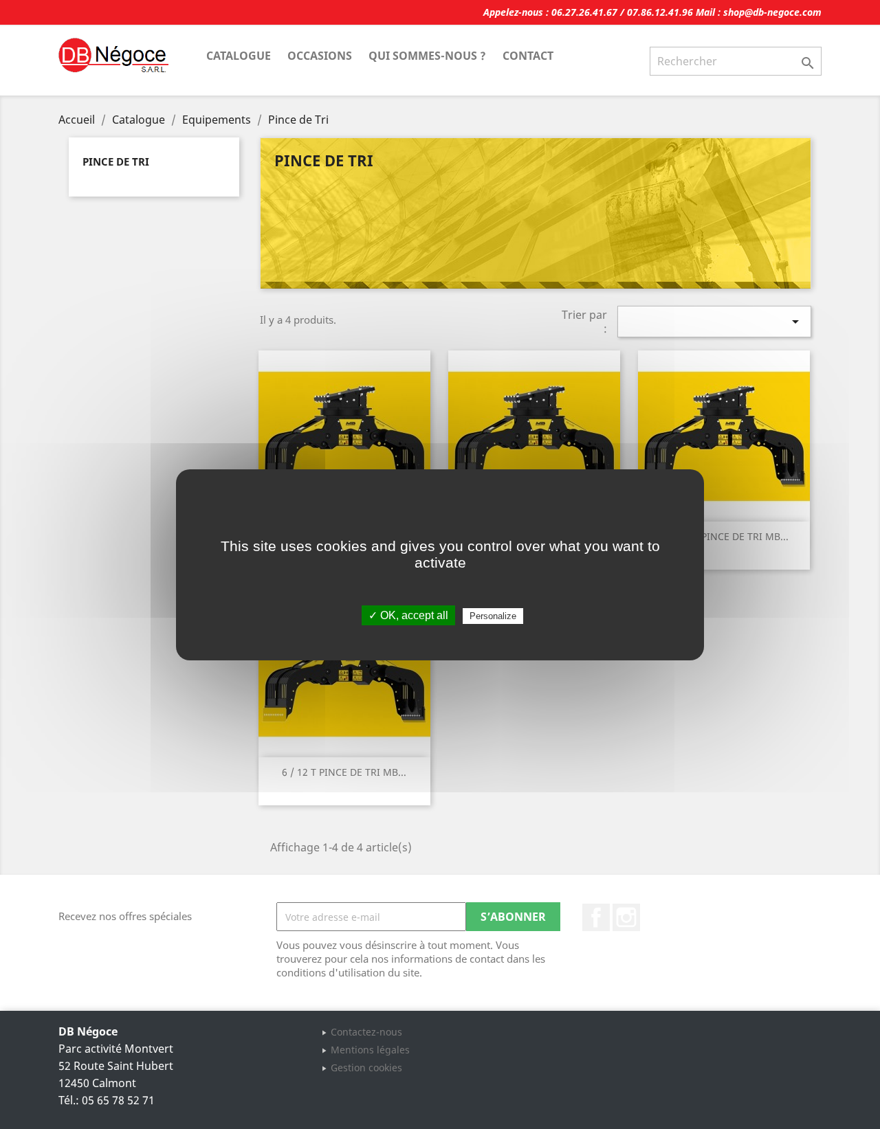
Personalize (493, 616)
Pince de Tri (115, 161)
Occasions (319, 55)
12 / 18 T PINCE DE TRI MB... (724, 536)
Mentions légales (370, 1049)
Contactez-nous (366, 1031)
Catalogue (238, 55)
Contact (528, 55)
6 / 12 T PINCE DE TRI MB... (344, 772)
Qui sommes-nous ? (427, 55)
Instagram (626, 917)
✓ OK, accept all (408, 615)
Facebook (596, 917)
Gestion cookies (366, 1067)
